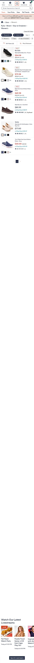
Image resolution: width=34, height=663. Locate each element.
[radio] (2, 61)
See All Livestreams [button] (17, 658)
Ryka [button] (14, 38)
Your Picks (11, 12)
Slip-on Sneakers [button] (24, 38)
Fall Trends (25, 12)
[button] (3, 4)
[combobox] (15, 8)
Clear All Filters (28, 31)
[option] (17, 16)
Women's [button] (6, 38)
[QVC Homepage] (2, 22)
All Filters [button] (10, 43)
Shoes (7, 22)
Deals (3, 12)
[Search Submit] (30, 8)
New (18, 12)
